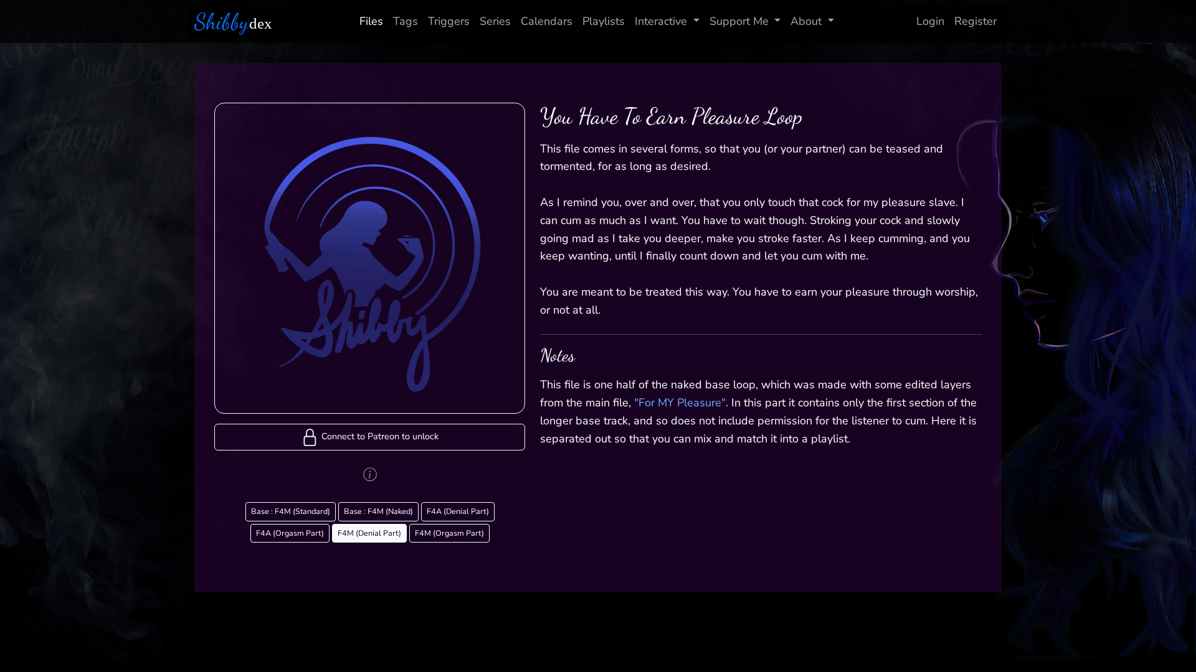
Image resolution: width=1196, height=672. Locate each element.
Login (930, 21)
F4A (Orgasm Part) (290, 533)
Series (495, 21)
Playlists (603, 21)
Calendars (546, 21)
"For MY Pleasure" (680, 402)
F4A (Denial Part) (458, 511)
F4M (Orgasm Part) (449, 533)
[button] (369, 437)
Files (371, 21)
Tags (405, 21)
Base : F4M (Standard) (290, 511)
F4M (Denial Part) (369, 533)
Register (975, 21)
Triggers (449, 21)
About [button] (806, 21)
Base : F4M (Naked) (378, 511)
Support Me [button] (739, 21)
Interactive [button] (661, 21)
